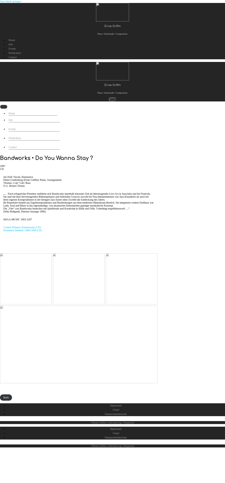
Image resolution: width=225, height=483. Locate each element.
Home (12, 40)
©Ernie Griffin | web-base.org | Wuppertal (112, 422)
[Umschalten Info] (55, 122)
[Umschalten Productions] (55, 140)
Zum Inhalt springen (10, 1)
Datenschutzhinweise (116, 414)
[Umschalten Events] (55, 131)
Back (6, 397)
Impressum (116, 405)
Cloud (116, 409)
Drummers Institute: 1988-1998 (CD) (22, 230)
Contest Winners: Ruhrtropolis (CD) (22, 227)
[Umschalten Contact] (55, 149)
